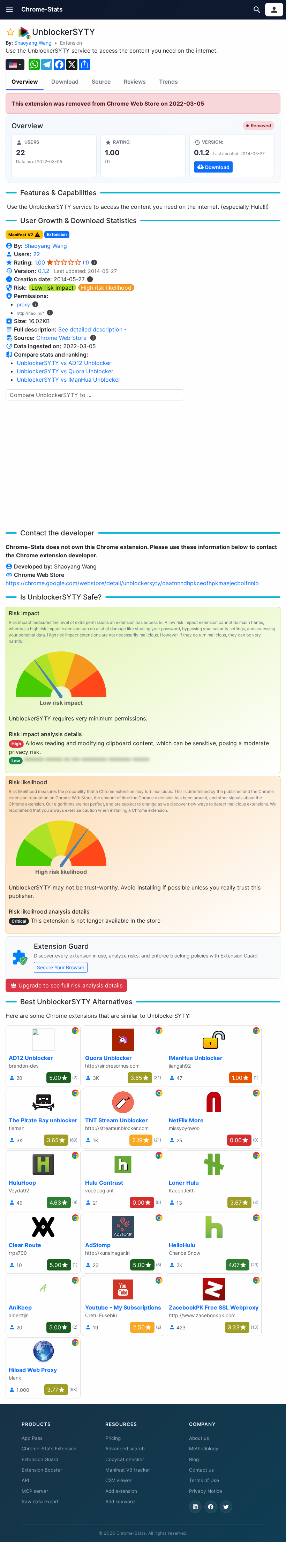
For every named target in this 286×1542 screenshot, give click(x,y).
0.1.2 (44, 270)
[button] (9, 9)
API (25, 1480)
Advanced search (125, 1448)
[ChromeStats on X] (226, 1507)
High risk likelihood (106, 287)
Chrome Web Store (61, 337)
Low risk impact (52, 287)
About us (199, 1438)
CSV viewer (118, 1480)
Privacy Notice (205, 1491)
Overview (25, 81)
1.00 (62, 262)
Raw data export (40, 1501)
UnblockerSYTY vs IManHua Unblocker (68, 379)
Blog (194, 1459)
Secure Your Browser (60, 967)
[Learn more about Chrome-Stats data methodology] (93, 337)
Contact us (201, 1470)
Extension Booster (42, 1470)
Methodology (203, 1448)
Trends (168, 81)
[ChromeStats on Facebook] (210, 1507)
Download (64, 81)
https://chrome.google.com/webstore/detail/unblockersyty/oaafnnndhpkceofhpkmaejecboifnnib (132, 583)
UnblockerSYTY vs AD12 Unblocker (64, 362)
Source (101, 81)
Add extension (121, 1491)
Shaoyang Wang (33, 43)
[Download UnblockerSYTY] (232, 156)
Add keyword (120, 1501)
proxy (23, 304)
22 (36, 254)
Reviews (135, 81)
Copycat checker (124, 1459)
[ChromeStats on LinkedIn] (195, 1507)
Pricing (113, 1438)
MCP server (35, 1491)
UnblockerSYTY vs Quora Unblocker (65, 371)
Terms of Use (204, 1480)
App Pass (32, 1438)
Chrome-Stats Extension (49, 1448)
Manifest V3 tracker (127, 1470)
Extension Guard (40, 1459)
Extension (71, 43)
